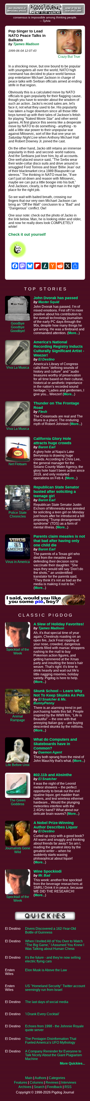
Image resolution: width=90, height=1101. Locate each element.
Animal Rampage (17, 718)
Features (20, 1082)
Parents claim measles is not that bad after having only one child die (59, 540)
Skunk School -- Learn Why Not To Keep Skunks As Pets (59, 693)
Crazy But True (69, 56)
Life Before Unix (18, 765)
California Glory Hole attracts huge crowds (52, 441)
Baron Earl (46, 447)
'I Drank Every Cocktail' (42, 1014)
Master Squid (48, 302)
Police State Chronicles (18, 514)
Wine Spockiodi (47, 871)
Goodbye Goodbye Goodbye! (17, 327)
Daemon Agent (50, 752)
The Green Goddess (18, 802)
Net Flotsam (18, 464)
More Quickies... (72, 1063)
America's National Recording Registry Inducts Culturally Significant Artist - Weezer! (58, 348)
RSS (68, 1087)
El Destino (46, 359)
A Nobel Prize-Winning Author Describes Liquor (55, 825)
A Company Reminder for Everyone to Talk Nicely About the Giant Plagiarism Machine (53, 1055)
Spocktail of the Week (17, 651)
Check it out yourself (27, 234)
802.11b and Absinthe (52, 775)
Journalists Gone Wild (17, 850)
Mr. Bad (44, 875)
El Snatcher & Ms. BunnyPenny (49, 701)
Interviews (68, 1082)
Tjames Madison (26, 44)
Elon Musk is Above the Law (46, 970)
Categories (57, 1078)
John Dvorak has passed (55, 298)
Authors (40, 1078)
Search (39, 1087)
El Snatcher (47, 779)
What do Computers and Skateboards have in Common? (55, 743)
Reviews (52, 1082)
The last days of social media (46, 1002)
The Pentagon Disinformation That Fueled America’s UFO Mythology (50, 1040)
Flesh (42, 411)
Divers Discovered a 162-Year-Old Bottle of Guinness (50, 930)
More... (73, 333)
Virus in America (17, 562)
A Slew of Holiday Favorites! (58, 624)
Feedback (54, 1087)
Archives (24, 1087)
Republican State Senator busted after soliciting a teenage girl (56, 491)
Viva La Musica (17, 367)
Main (28, 1078)
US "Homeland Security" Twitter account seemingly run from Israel (55, 988)
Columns (36, 1082)
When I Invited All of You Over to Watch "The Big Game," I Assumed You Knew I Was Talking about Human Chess (54, 944)
